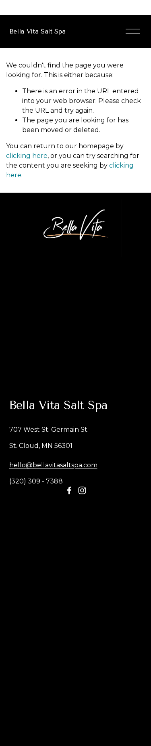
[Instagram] (82, 490)
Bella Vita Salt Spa (37, 31)
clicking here (27, 156)
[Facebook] (69, 490)
